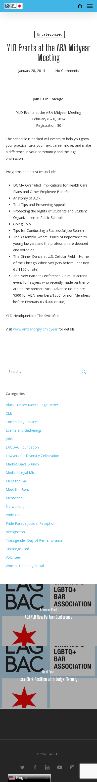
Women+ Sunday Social (25, 565)
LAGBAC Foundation (22, 447)
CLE (9, 413)
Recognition (15, 531)
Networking (15, 506)
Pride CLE (13, 515)
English (22, 778)
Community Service (21, 421)
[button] (90, 5)
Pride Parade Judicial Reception (30, 523)
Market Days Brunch (22, 464)
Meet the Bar (16, 481)
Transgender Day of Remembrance (34, 540)
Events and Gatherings (24, 430)
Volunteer (13, 557)
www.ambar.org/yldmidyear (35, 329)
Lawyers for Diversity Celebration (32, 455)
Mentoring (14, 498)
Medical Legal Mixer (22, 472)
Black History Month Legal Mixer (32, 404)
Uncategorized (49, 34)
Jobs (9, 438)
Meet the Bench (19, 489)
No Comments (67, 70)
